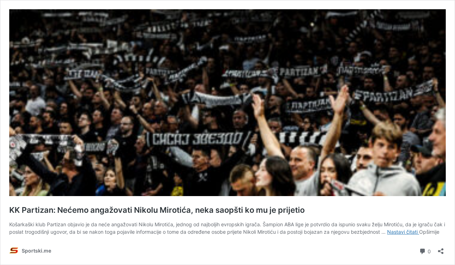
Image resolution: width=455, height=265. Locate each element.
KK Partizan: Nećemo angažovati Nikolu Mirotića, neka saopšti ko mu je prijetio (157, 210)
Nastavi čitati (403, 232)
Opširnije (429, 232)
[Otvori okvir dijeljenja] (441, 248)
